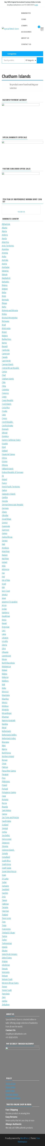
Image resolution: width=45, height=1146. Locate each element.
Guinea (4, 533)
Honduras (5, 547)
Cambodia (5, 349)
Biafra (4, 306)
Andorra (5, 234)
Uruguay (5, 961)
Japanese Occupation (9, 601)
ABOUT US (25, 38)
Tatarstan (5, 910)
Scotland (5, 824)
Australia (5, 260)
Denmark (5, 429)
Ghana (4, 511)
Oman (4, 763)
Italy (3, 587)
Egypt (4, 446)
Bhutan (4, 303)
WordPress (24, 1138)
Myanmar (5, 716)
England (5, 450)
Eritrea (4, 457)
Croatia (4, 411)
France (4, 482)
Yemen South (7, 990)
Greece (5, 522)
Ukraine (4, 950)
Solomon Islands (8, 849)
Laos (3, 630)
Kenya (4, 619)
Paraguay (5, 774)
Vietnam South (7, 979)
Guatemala (6, 526)
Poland (4, 785)
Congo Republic (7, 400)
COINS (23, 19)
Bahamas (5, 270)
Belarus (5, 285)
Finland (4, 479)
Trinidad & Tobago (8, 932)
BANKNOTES (26, 13)
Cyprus (4, 418)
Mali (3, 684)
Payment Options (12, 1094)
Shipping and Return (13, 1097)
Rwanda (5, 806)
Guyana (4, 540)
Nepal (4, 727)
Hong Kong (5, 551)
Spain (4, 874)
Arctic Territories (8, 245)
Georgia (5, 500)
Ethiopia (5, 464)
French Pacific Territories (11, 486)
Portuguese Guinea (9, 792)
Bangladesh (6, 278)
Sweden (5, 892)
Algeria (4, 231)
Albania (4, 227)
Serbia (4, 831)
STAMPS (24, 25)
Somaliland (6, 857)
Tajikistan (5, 903)
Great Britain (6, 518)
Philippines (6, 781)
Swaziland (5, 889)
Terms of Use (11, 1083)
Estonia (4, 461)
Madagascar (6, 666)
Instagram (16, 65)
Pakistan (5, 767)
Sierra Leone (6, 839)
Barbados (5, 281)
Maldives (5, 680)
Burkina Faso (6, 339)
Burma (4, 342)
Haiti (3, 544)
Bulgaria (5, 335)
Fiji (3, 475)
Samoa (4, 813)
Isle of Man (6, 580)
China (4, 385)
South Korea (6, 864)
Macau (4, 659)
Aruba (4, 256)
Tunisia (4, 936)
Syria (4, 896)
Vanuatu (5, 968)
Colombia (5, 389)
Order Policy (10, 1090)
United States (7, 957)
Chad (4, 375)
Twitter (25, 65)
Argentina (5, 249)
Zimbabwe (6, 1004)
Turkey (4, 939)
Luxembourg (6, 655)
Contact (30, 65)
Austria (4, 263)
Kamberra (5, 612)
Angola (4, 238)
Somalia (5, 853)
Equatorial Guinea (8, 454)
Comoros (5, 393)
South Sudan (6, 867)
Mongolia (5, 709)
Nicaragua (5, 741)
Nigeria (4, 749)
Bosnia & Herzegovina (9, 317)
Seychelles (6, 835)
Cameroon (6, 353)
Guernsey (5, 529)
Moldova (5, 706)
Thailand (5, 914)
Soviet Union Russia (9, 871)
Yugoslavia (6, 993)
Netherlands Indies (9, 738)
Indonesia (5, 569)
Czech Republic (8, 421)
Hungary (5, 554)
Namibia (5, 723)
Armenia (5, 252)
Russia (4, 803)
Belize (4, 292)
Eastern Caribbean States (11, 439)
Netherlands (6, 731)
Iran (3, 572)
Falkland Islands (7, 468)
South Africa (6, 860)
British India (6, 328)
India (3, 565)
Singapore (5, 842)
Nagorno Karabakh (8, 720)
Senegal (5, 828)
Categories (12, 53)
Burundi (5, 346)
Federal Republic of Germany (12, 472)
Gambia (5, 497)
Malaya (4, 673)
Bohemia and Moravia (10, 310)
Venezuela (5, 972)
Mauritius (5, 698)
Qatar (4, 795)
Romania (5, 799)
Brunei (4, 331)
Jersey (4, 605)
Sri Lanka (5, 878)
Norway (5, 759)
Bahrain (4, 274)
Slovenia (5, 846)
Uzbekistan (6, 964)
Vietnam (5, 975)
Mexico (4, 702)
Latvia (4, 634)
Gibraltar (5, 515)
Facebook (21, 65)
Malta (4, 688)
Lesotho (5, 641)
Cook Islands (6, 403)
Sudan (4, 882)
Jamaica (4, 594)
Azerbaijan (5, 267)
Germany (5, 508)
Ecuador (5, 443)
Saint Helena (6, 810)
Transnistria (6, 928)
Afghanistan (6, 224)
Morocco (5, 691)
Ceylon (4, 371)
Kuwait (4, 623)
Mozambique (7, 713)
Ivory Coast (6, 590)
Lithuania (5, 652)
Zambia (4, 1000)
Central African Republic (10, 367)
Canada (4, 357)
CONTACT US (26, 44)
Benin (4, 295)
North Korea (6, 752)
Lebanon (5, 637)
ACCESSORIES (26, 31)
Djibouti (4, 432)
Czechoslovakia (7, 425)
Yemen (4, 986)
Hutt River (5, 558)
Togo (4, 921)
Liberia (4, 644)
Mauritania (6, 695)
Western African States (10, 982)
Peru (3, 777)
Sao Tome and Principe (10, 817)
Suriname (5, 885)
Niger (4, 745)
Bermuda (5, 299)
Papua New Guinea (9, 770)
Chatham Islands (8, 378)
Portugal (5, 788)
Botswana (5, 321)
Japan (4, 598)
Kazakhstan (6, 616)
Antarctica (5, 242)
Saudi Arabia (6, 821)
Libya (4, 648)
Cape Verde (6, 360)
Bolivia (4, 313)
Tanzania (5, 907)
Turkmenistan (7, 943)
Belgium (5, 288)
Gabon (4, 490)
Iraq (3, 576)
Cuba (4, 414)
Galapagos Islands (8, 493)
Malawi (4, 670)
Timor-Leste (6, 918)
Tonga (4, 925)
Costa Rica (6, 407)
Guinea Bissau (7, 536)
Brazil (4, 324)
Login (36, 5)
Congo (4, 396)
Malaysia (5, 677)
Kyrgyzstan (5, 626)
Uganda (4, 946)
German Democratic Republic (12, 504)
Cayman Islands (7, 364)
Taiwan (4, 900)
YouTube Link (21, 212)
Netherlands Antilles (9, 734)
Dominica (5, 436)
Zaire (4, 997)
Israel (4, 583)
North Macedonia (8, 662)
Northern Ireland (8, 756)
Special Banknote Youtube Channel (12, 65)
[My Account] (35, 28)
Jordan (4, 608)
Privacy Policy (10, 1087)
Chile (4, 382)
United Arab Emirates (9, 954)
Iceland (4, 562)
